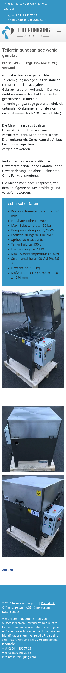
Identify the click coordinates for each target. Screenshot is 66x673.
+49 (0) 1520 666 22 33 (16, 653)
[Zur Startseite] (26, 32)
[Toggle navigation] (59, 32)
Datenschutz (10, 612)
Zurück (7, 570)
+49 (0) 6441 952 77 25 (16, 648)
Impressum (42, 607)
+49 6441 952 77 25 (24, 15)
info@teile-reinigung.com (29, 20)
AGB (29, 607)
